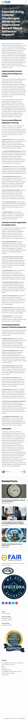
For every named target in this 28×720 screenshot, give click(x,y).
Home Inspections (13, 8)
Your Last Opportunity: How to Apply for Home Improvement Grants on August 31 (13, 522)
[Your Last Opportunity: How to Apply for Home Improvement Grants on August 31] (14, 513)
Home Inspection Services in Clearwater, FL (13, 663)
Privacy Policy (5, 675)
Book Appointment (6, 670)
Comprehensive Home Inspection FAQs (12, 671)
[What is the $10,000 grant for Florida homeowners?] (14, 535)
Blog (3, 666)
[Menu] (25, 2)
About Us (4, 668)
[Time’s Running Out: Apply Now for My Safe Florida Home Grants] (14, 491)
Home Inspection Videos (8, 673)
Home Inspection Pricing (8, 664)
